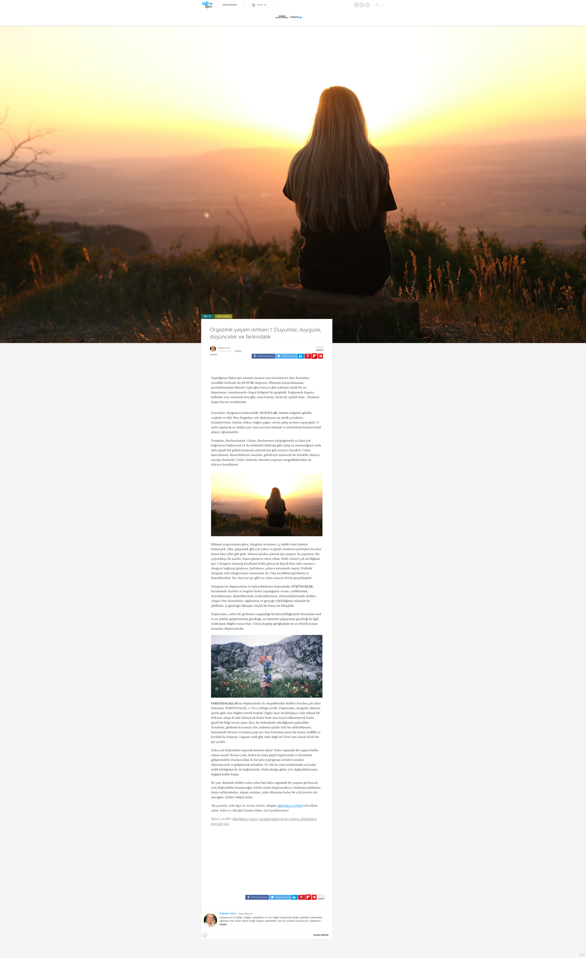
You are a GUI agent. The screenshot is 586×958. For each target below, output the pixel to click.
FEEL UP (207, 316)
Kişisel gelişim (223, 316)
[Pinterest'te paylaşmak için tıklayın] (308, 356)
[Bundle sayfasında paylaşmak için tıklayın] (320, 356)
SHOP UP (262, 5)
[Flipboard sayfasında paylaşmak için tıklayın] (314, 356)
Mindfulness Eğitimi (290, 806)
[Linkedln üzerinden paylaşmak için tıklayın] (300, 356)
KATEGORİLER (230, 5)
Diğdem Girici (223, 348)
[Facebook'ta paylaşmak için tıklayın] (263, 356)
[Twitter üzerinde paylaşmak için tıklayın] (286, 356)
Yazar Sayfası (321, 935)
